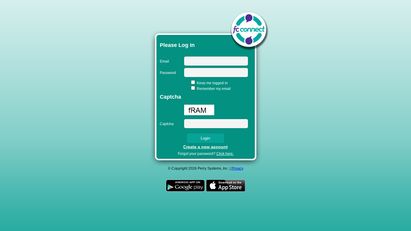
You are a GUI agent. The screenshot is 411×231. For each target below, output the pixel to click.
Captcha (167, 124)
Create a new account (205, 146)
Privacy (237, 168)
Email (164, 61)
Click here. (225, 154)
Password (168, 73)
